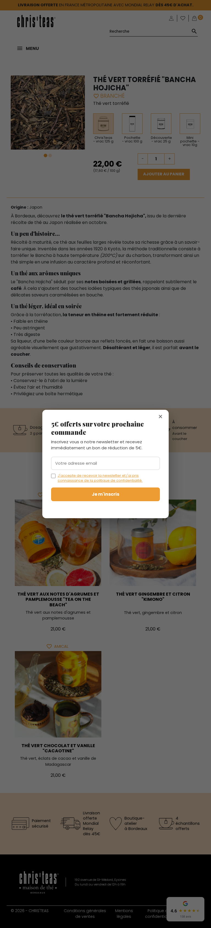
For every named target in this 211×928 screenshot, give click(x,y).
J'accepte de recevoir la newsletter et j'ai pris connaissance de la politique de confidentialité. (100, 478)
